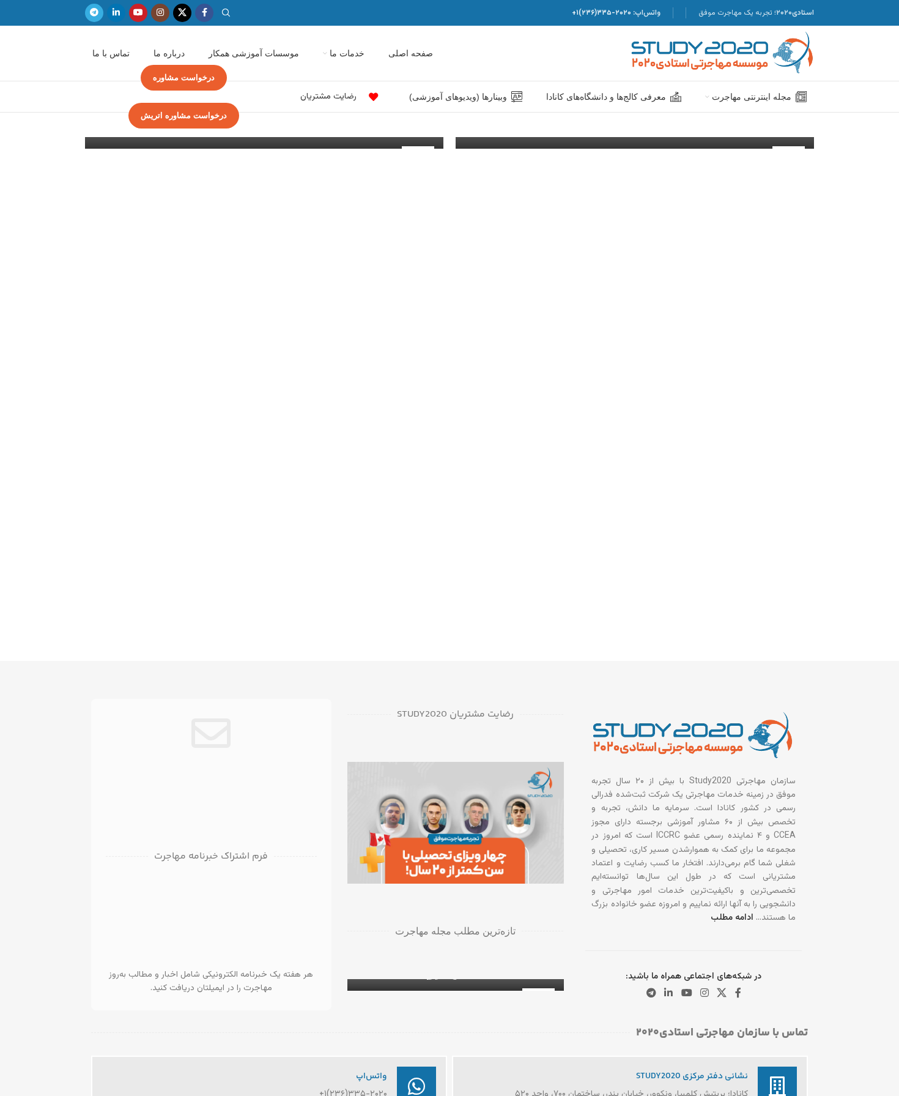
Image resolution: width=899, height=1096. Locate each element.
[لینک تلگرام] (94, 13)
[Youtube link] (138, 13)
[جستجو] (228, 13)
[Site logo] (722, 54)
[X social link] (182, 13)
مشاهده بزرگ (362, 775)
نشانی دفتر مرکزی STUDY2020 (692, 1076)
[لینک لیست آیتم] (370, 97)
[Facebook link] (204, 13)
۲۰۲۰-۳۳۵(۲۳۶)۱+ (601, 12)
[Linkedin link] (116, 13)
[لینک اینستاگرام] (160, 13)
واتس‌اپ (371, 1076)
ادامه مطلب (732, 918)
